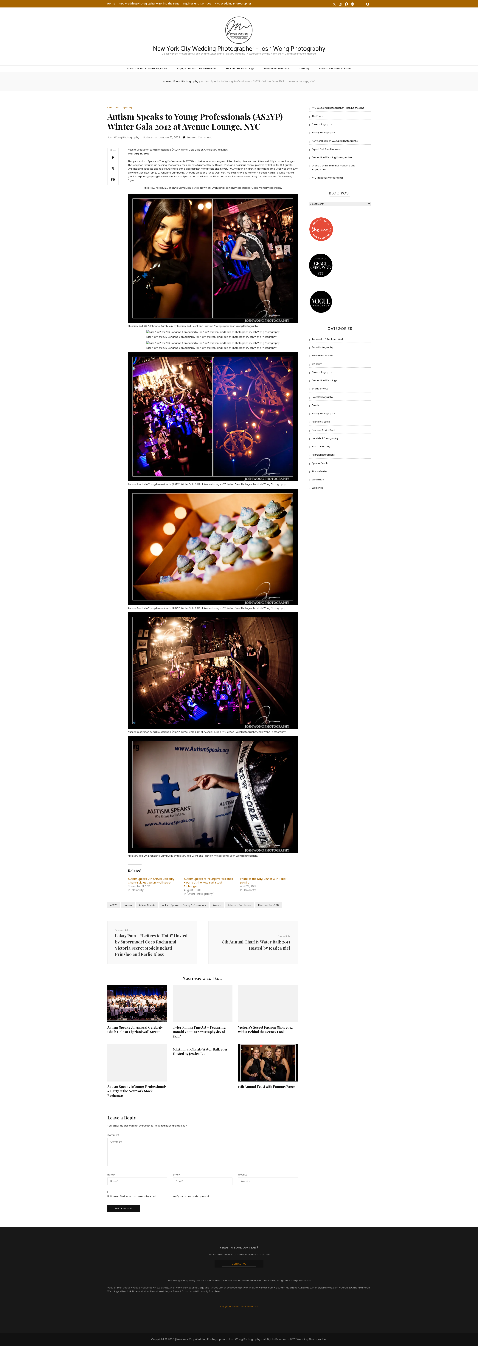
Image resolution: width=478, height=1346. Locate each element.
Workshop (317, 487)
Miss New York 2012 (268, 905)
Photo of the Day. (321, 446)
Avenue (216, 905)
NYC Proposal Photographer (327, 177)
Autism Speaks (147, 905)
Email (176, 1174)
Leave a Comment (199, 137)
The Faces (317, 116)
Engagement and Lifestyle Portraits (196, 68)
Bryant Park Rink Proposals (327, 149)
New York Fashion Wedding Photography (335, 141)
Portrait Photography (323, 454)
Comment (113, 1135)
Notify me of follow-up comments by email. (132, 1196)
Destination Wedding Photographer (332, 157)
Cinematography (322, 124)
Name (111, 1174)
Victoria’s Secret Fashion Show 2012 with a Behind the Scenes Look (265, 1029)
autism (128, 905)
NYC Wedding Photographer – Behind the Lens (149, 3)
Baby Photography (322, 347)
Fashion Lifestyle (321, 421)
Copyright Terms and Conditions (239, 1306)
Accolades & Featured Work (327, 339)
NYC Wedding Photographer (233, 3)
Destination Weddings (277, 68)
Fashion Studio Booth (324, 430)
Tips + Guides (320, 471)
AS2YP (113, 905)
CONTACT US (239, 1263)
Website (242, 1174)
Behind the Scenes (322, 355)
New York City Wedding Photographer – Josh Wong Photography (239, 49)
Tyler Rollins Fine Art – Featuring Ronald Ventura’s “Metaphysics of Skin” (199, 1032)
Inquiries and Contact (197, 3)
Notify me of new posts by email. (191, 1196)
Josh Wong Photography (123, 137)
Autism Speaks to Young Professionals (184, 905)
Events (315, 405)
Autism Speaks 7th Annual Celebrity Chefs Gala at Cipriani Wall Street (151, 880)
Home (111, 3)
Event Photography (120, 107)
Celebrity (304, 68)
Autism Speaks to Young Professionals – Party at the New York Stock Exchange (208, 882)
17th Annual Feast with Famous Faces (266, 1086)
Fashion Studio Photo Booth (335, 68)
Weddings (318, 479)
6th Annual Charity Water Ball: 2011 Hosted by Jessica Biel (200, 1051)
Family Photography (323, 132)
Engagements (320, 388)
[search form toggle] (368, 4)
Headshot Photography (325, 438)
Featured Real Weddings (240, 68)
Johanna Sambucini (240, 905)
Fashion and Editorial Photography (147, 68)
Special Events (320, 463)
